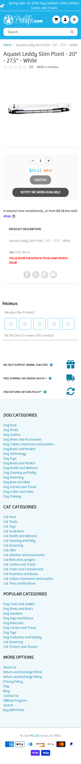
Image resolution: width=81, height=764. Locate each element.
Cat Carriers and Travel (19, 564)
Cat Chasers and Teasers (20, 647)
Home (7, 45)
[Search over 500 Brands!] (72, 32)
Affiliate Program (15, 701)
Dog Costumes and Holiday (22, 637)
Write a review (47, 67)
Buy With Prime (14, 710)
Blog (6, 691)
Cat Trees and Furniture (19, 583)
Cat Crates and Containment (23, 569)
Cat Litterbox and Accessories (24, 555)
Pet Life (34, 736)
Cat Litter (9, 550)
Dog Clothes (11, 435)
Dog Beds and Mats (16, 482)
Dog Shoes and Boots (18, 609)
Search (8, 705)
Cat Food (9, 517)
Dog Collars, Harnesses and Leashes (28, 444)
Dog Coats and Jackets (19, 604)
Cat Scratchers (13, 531)
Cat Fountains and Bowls (20, 574)
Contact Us (11, 696)
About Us (9, 667)
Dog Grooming (13, 477)
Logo (24, 19)
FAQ (6, 686)
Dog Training (12, 496)
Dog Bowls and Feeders (19, 449)
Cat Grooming (13, 545)
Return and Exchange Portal (22, 672)
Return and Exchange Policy (22, 677)
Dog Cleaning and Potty (19, 473)
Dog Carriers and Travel (19, 487)
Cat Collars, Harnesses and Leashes (28, 579)
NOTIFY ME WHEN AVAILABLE (40, 192)
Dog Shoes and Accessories (22, 439)
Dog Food (9, 425)
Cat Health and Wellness (20, 536)
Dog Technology (14, 454)
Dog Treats (10, 430)
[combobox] (40, 32)
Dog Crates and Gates (18, 492)
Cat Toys (9, 526)
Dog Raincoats (13, 623)
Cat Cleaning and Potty (19, 541)
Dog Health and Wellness (20, 468)
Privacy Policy (13, 682)
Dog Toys (9, 458)
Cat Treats (10, 522)
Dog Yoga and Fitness (18, 618)
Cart (56, 19)
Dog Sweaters (13, 613)
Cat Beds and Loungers (19, 560)
